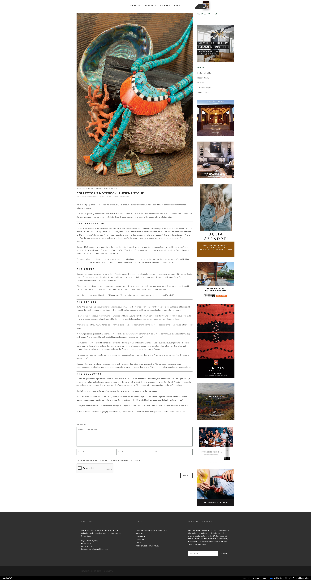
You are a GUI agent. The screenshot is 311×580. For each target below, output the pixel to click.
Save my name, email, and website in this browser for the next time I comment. (111, 460)
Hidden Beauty (203, 78)
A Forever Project (204, 88)
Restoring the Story (204, 73)
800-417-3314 (86, 546)
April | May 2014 (97, 196)
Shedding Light (203, 92)
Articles (108, 196)
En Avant (200, 83)
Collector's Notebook (121, 196)
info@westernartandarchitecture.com (95, 549)
